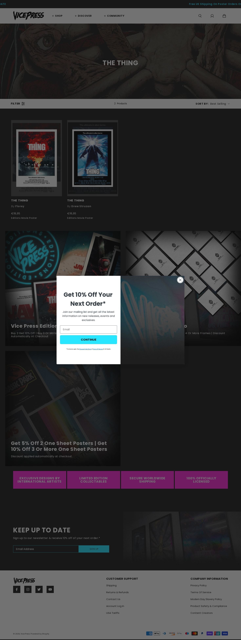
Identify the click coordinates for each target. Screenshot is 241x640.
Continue (88, 340)
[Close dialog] (180, 280)
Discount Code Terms (85, 349)
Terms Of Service (98, 349)
